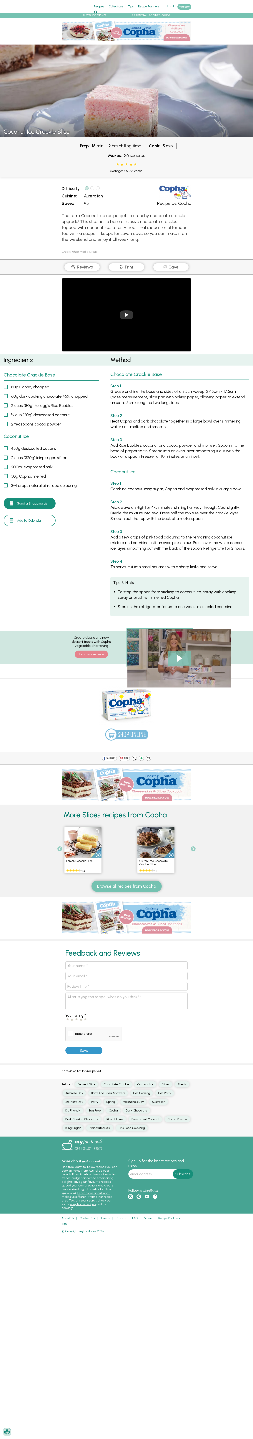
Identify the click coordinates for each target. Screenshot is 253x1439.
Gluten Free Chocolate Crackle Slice (153, 862)
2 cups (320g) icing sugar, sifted (39, 457)
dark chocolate (136, 1110)
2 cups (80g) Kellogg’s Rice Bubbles (42, 405)
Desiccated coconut (145, 1119)
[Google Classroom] (141, 758)
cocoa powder (177, 1119)
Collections (116, 6)
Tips (131, 6)
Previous (60, 849)
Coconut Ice (145, 1084)
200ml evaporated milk (32, 466)
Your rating (75, 1015)
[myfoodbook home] (75, 11)
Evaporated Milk (100, 1128)
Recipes (99, 6)
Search (95, 12)
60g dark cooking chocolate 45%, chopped (49, 396)
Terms (105, 1218)
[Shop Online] (126, 736)
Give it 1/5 (117, 164)
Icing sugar (73, 1128)
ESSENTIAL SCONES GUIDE (151, 15)
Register (184, 6)
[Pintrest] (124, 758)
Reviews (84, 267)
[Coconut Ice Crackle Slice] (126, 135)
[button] (159, 647)
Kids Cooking (141, 1093)
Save (173, 267)
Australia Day (74, 1093)
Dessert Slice (86, 1084)
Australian (93, 196)
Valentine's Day (133, 1102)
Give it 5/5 (135, 164)
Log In (171, 6)
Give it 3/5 (126, 164)
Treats (182, 1084)
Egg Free (95, 1110)
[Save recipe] (97, 831)
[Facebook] (109, 758)
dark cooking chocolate (81, 1119)
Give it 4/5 (131, 164)
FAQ (135, 1218)
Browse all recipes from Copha (126, 886)
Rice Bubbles (114, 1119)
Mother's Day (74, 1102)
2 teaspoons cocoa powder (36, 424)
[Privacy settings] (7, 1432)
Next (193, 849)
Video (148, 1218)
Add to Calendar (29, 520)
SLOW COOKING (94, 15)
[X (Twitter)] (134, 758)
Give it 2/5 (122, 164)
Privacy (121, 1218)
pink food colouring (132, 1128)
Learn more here (91, 654)
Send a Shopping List (33, 503)
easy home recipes (83, 1204)
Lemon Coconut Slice (79, 861)
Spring (110, 1102)
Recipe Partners (148, 6)
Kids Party (164, 1093)
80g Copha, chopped (30, 386)
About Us (68, 1218)
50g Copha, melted (28, 476)
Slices (165, 1084)
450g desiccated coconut (34, 448)
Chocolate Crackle (116, 1084)
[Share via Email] (148, 758)
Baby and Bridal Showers (108, 1093)
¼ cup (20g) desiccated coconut (40, 414)
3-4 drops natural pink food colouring (44, 485)
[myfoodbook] (82, 1151)
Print (129, 267)
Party (94, 1102)
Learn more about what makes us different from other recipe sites (87, 1196)
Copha (184, 203)
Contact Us (87, 1218)
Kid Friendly (73, 1110)
